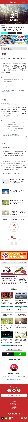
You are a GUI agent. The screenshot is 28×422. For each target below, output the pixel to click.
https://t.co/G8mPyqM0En (11, 130)
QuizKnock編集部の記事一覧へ (14, 379)
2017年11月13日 (6, 91)
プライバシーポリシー (14, 404)
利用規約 (14, 401)
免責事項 (14, 406)
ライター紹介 (14, 407)
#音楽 (7, 87)
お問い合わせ (14, 408)
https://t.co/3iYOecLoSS (8, 83)
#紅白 (4, 87)
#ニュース (11, 87)
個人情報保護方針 (14, 403)
